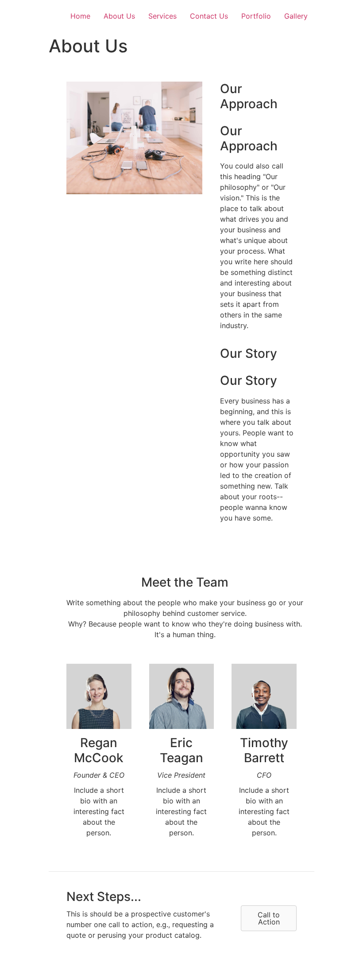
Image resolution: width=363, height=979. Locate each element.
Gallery (296, 16)
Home (80, 16)
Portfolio (256, 16)
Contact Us (209, 16)
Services (162, 16)
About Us (119, 16)
